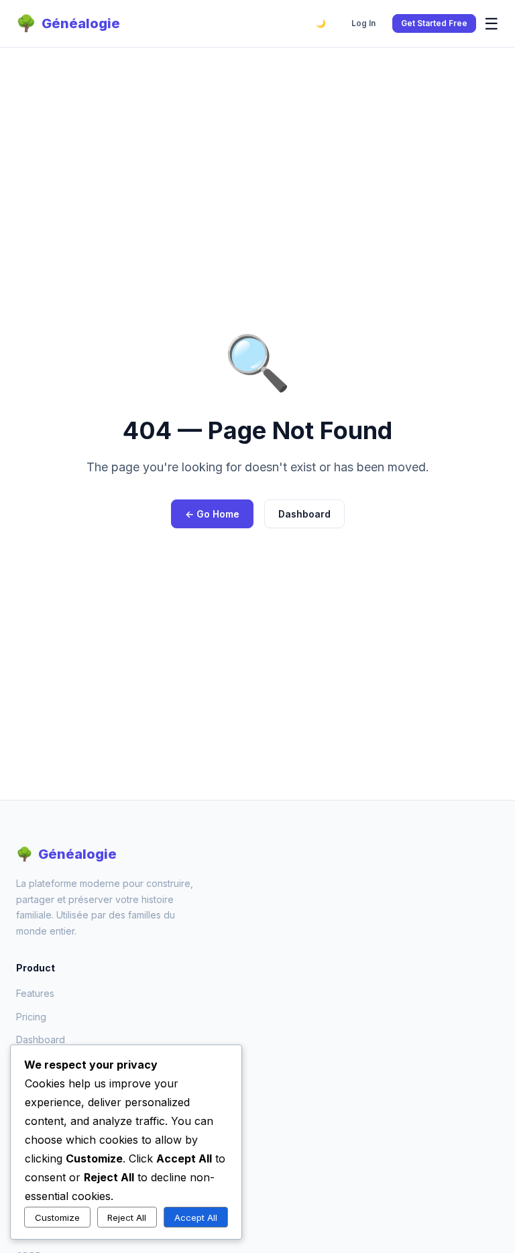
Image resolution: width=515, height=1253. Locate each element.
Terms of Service (54, 1233)
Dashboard (304, 514)
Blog (26, 1124)
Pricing (31, 1016)
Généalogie (68, 23)
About (29, 1102)
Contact (33, 1148)
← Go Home (212, 514)
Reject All (126, 1217)
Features (35, 993)
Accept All (195, 1217)
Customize (57, 1217)
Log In (363, 23)
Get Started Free (434, 23)
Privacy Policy (47, 1209)
